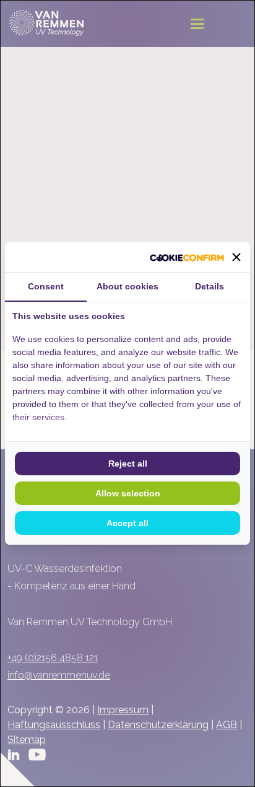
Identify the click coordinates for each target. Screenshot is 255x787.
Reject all (127, 463)
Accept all (127, 523)
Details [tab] (209, 286)
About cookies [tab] (127, 286)
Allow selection (127, 493)
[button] (236, 257)
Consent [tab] (46, 286)
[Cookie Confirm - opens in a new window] (187, 257)
